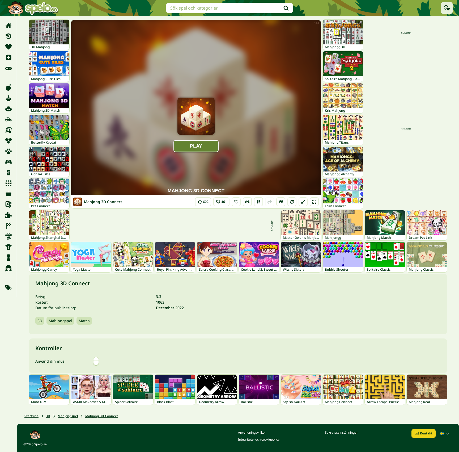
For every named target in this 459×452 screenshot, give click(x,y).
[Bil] (8, 119)
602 (203, 200)
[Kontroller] (247, 201)
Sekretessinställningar (341, 432)
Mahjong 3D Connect (101, 416)
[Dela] (269, 201)
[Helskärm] (314, 201)
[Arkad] (8, 98)
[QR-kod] (258, 201)
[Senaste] (8, 36)
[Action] (8, 87)
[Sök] (286, 8)
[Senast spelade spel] (447, 8)
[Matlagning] (8, 194)
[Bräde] (8, 130)
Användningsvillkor (252, 432)
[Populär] (8, 68)
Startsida (31, 416)
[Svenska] (445, 433)
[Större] (303, 201)
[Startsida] (8, 25)
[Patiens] (8, 204)
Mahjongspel (60, 320)
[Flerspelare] (8, 162)
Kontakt (426, 433)
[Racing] (8, 225)
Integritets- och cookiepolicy (258, 439)
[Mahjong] (8, 172)
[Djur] (8, 151)
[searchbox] (229, 8)
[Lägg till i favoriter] (236, 201)
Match (84, 320)
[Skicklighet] (8, 236)
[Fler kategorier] (8, 287)
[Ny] (8, 57)
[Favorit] (8, 46)
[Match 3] (8, 183)
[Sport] (8, 247)
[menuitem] (8, 25)
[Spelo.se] (32, 8)
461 (221, 200)
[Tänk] (8, 257)
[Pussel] (8, 215)
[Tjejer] (8, 268)
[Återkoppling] (280, 201)
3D (39, 320)
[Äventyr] (8, 108)
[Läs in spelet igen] (291, 201)
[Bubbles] (8, 140)
